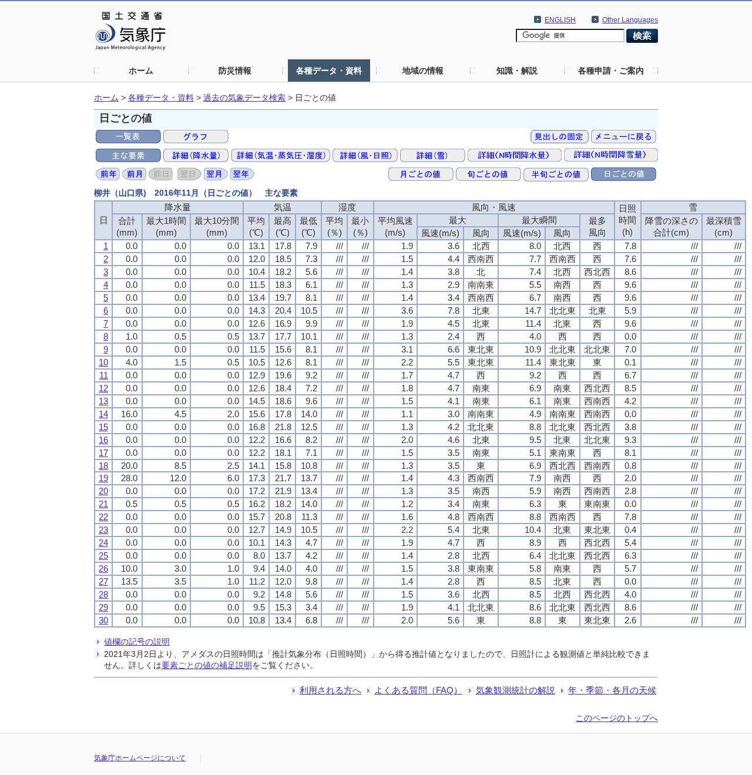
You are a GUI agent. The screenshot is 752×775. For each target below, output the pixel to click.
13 (103, 401)
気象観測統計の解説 (515, 690)
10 (103, 362)
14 (103, 414)
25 (103, 556)
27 (103, 581)
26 (103, 568)
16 (103, 440)
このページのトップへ (617, 718)
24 (103, 543)
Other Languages (630, 20)
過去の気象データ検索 (244, 97)
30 (103, 620)
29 (103, 607)
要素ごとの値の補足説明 (207, 665)
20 (103, 491)
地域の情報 (423, 70)
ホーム (141, 70)
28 (103, 594)
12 (103, 388)
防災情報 (235, 70)
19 (103, 478)
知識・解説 (517, 70)
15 (103, 427)
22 (103, 517)
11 (103, 375)
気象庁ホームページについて (140, 758)
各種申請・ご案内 (611, 70)
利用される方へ (330, 690)
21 (103, 504)
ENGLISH (560, 20)
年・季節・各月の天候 (612, 690)
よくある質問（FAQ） (418, 690)
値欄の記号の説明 (137, 641)
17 (103, 453)
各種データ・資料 (329, 70)
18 (103, 466)
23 (103, 530)
